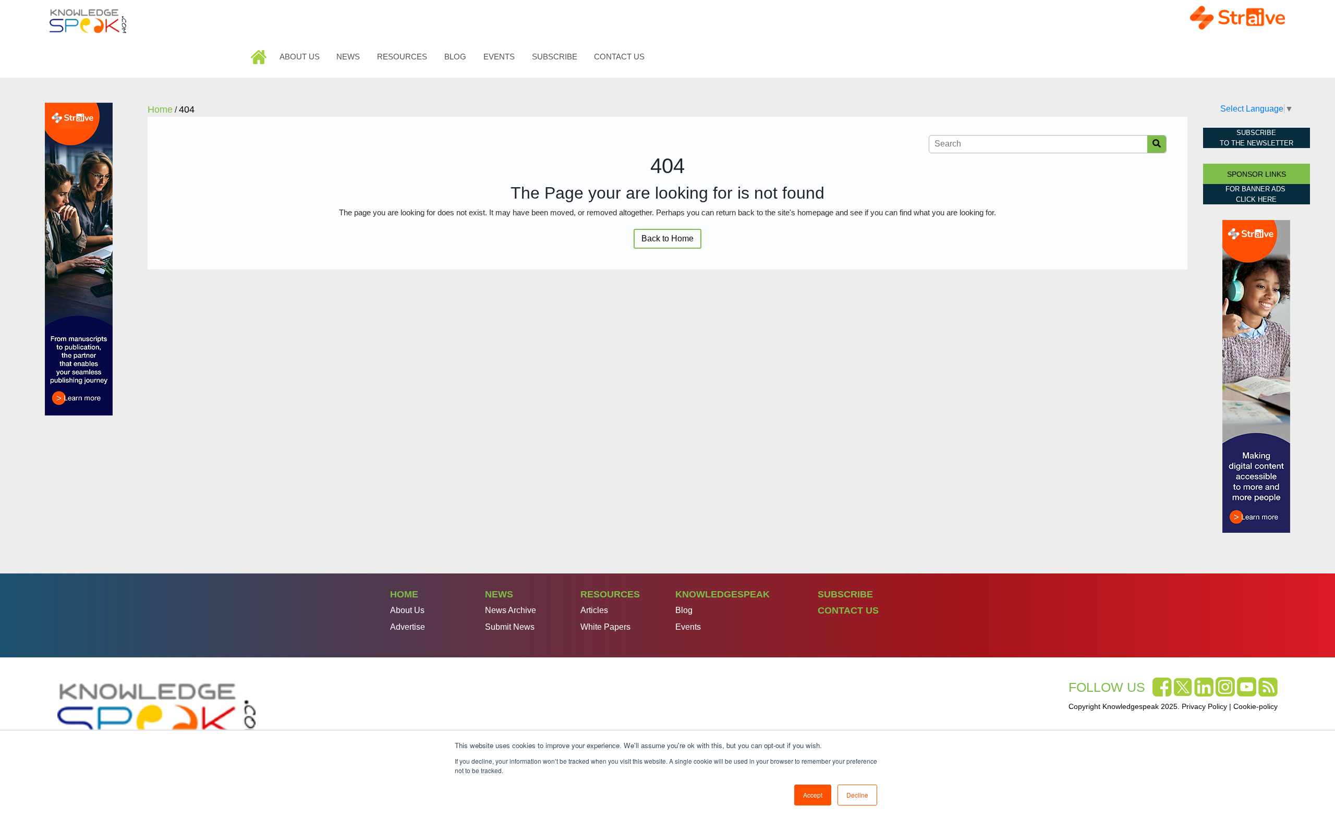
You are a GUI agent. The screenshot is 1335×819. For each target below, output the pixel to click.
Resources (402, 56)
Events (499, 56)
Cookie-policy (1255, 706)
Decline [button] (857, 794)
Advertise (407, 626)
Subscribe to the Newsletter (1256, 138)
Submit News (510, 626)
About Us (300, 56)
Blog (455, 56)
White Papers (605, 626)
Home (259, 56)
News (348, 56)
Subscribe (554, 56)
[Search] (1156, 144)
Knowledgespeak (722, 594)
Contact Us (619, 56)
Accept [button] (812, 794)
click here (1256, 199)
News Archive (510, 610)
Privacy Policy (1204, 706)
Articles (594, 610)
